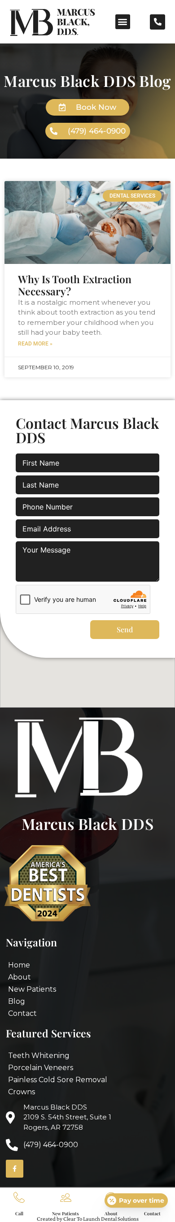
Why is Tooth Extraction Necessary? (74, 285)
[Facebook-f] (14, 1168)
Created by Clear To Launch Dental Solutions (88, 1218)
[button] (122, 21)
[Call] (19, 1197)
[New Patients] (65, 1197)
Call (19, 1213)
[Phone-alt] (157, 22)
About (111, 1213)
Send (125, 629)
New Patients (65, 1213)
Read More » (35, 344)
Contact (152, 1213)
